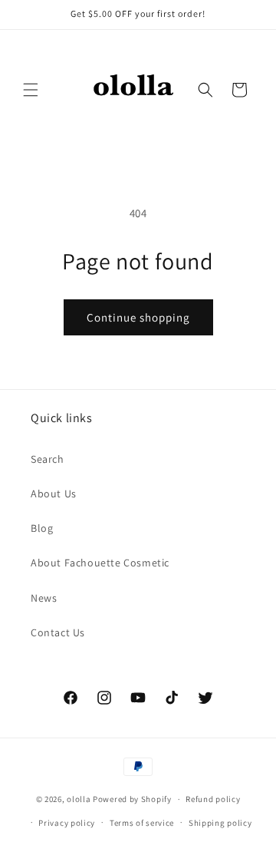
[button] (31, 90)
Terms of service (142, 822)
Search (47, 459)
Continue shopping (138, 317)
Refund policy (213, 799)
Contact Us (58, 632)
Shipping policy (220, 822)
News (44, 598)
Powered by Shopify (132, 799)
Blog (42, 528)
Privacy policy (66, 822)
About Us (54, 493)
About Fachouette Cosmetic (100, 562)
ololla (78, 799)
